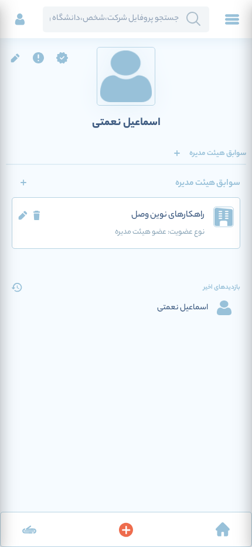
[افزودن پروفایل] (126, 529)
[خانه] (223, 529)
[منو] (232, 19)
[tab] (217, 153)
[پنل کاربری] (20, 19)
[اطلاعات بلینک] (29, 529)
